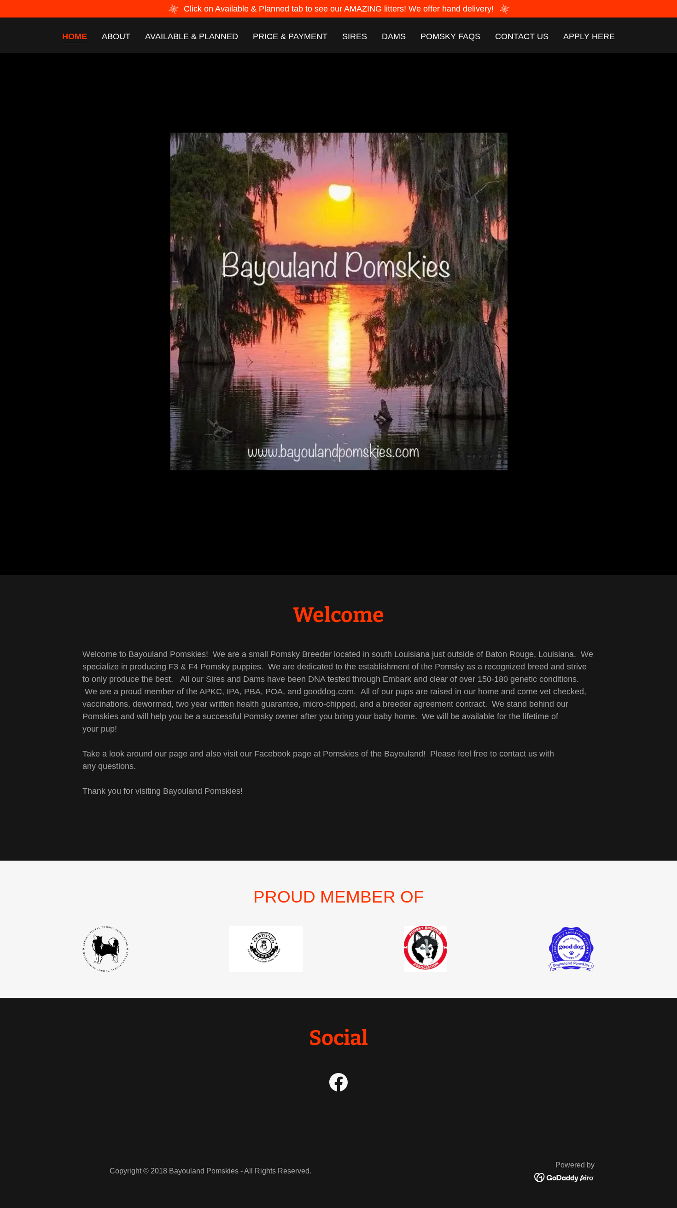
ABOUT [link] (116, 36)
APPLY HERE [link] (589, 36)
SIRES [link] (354, 36)
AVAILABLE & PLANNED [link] (191, 36)
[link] (338, 1084)
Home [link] (74, 36)
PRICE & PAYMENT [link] (290, 36)
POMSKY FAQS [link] (450, 36)
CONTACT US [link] (522, 36)
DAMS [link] (394, 36)
